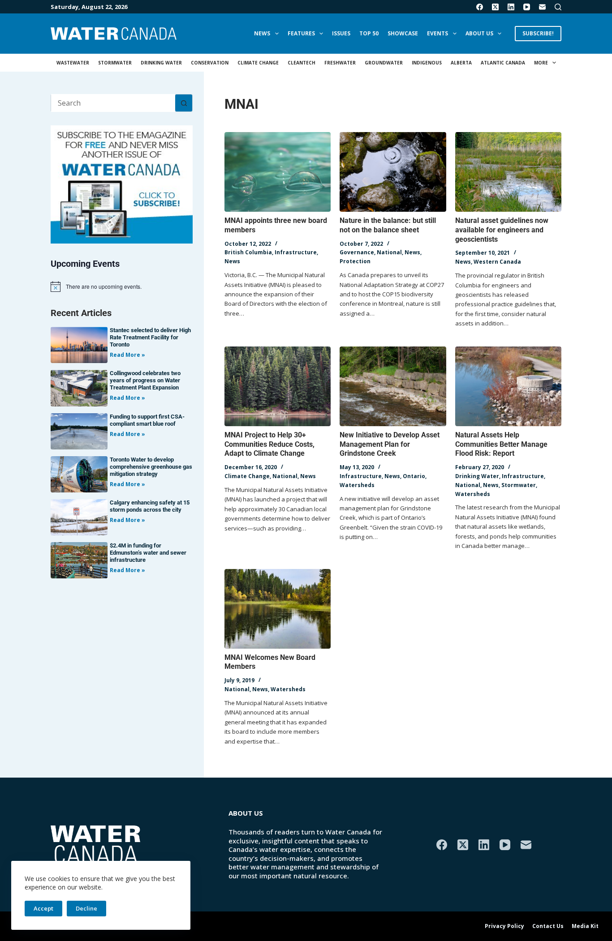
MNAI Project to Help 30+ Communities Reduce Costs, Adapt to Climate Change (269, 444)
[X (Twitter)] (495, 7)
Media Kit (585, 926)
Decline (86, 908)
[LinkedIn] (511, 7)
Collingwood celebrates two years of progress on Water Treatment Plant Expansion (145, 380)
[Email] (542, 7)
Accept (43, 908)
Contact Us (548, 926)
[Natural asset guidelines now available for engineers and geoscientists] (508, 172)
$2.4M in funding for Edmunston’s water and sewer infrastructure (148, 552)
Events (437, 33)
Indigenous (427, 63)
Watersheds (357, 485)
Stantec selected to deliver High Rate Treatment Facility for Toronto (150, 337)
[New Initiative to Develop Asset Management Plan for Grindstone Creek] (393, 386)
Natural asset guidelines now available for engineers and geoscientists (501, 230)
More (541, 63)
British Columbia (248, 252)
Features (301, 33)
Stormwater (115, 63)
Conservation (209, 63)
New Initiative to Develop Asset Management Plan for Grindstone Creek (390, 444)
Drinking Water (161, 63)
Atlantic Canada (503, 63)
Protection (355, 261)
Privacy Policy (504, 926)
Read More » (127, 355)
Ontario (414, 476)
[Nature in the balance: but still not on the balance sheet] (393, 172)
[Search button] (183, 102)
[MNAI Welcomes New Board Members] (277, 609)
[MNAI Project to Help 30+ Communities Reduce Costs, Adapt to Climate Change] (277, 386)
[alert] (122, 286)
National (389, 252)
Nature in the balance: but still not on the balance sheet (388, 225)
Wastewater (72, 63)
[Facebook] (479, 7)
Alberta (461, 63)
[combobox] (113, 103)
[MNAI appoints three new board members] (277, 172)
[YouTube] (526, 7)
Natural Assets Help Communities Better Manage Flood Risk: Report (501, 444)
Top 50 (369, 33)
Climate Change (258, 63)
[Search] (558, 7)
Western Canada (497, 261)
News (262, 33)
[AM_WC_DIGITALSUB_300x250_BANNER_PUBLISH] (122, 183)
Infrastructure (296, 252)
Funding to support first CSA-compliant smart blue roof (147, 420)
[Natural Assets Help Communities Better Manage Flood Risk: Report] (508, 386)
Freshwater (340, 63)
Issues (341, 33)
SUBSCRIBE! (538, 33)
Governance (357, 252)
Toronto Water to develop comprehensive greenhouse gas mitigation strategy (151, 466)
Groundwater (384, 63)
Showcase (403, 33)
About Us (479, 33)
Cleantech (301, 63)
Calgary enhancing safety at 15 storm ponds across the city (150, 506)
